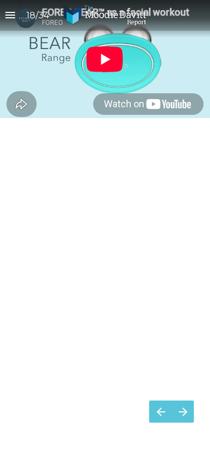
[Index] (10, 15)
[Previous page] (160, 412)
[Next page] (183, 412)
